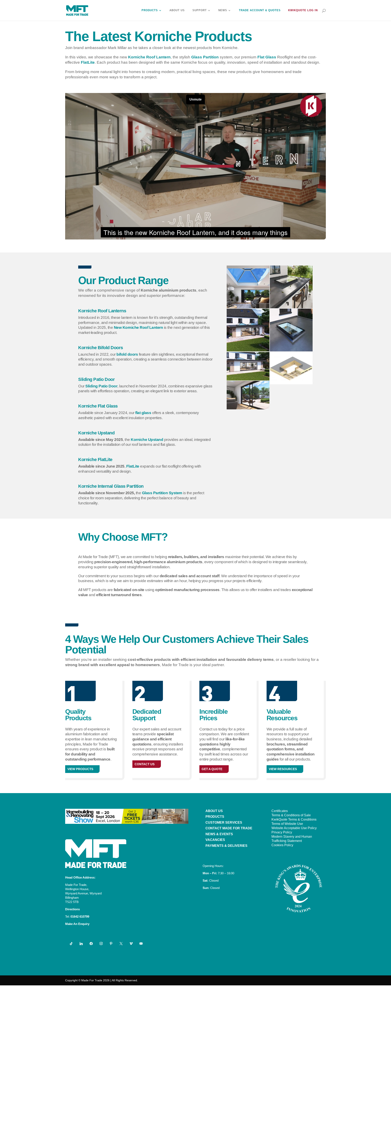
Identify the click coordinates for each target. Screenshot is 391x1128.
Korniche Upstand (147, 439)
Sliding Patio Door (101, 386)
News (222, 10)
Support (199, 10)
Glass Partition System (162, 493)
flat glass (143, 413)
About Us (177, 10)
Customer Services (223, 822)
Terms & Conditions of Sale (291, 815)
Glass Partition (205, 57)
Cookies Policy (282, 845)
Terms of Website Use (287, 823)
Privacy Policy (281, 832)
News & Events (219, 834)
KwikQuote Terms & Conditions (293, 819)
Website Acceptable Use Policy (294, 828)
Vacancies (215, 840)
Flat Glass (266, 57)
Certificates (279, 811)
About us (214, 811)
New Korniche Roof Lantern (138, 327)
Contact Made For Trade (228, 828)
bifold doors (127, 354)
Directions (72, 909)
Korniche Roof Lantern (149, 57)
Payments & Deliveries (226, 845)
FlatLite (88, 62)
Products (150, 10)
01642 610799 (79, 916)
